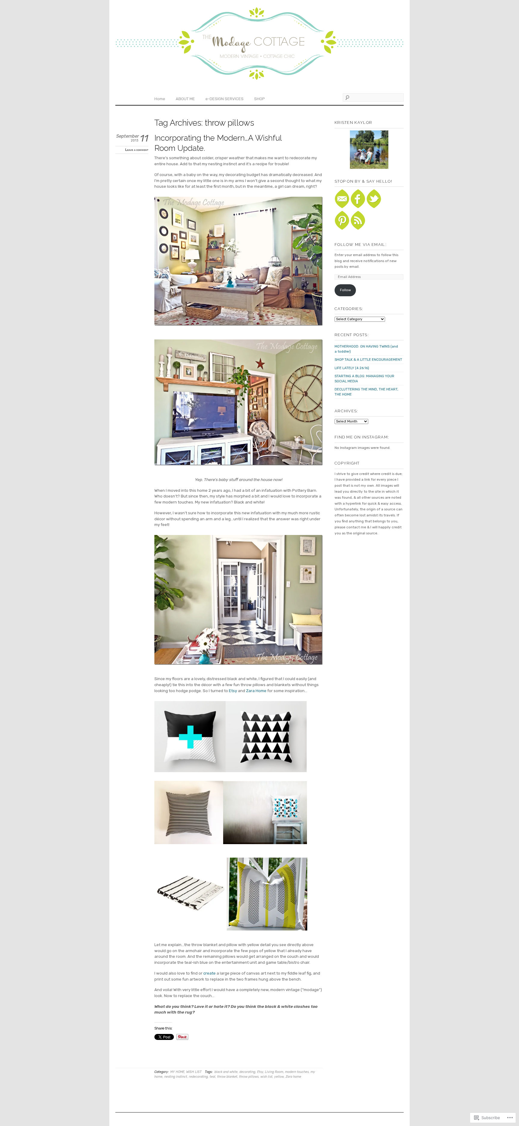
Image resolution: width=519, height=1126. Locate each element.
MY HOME (177, 1072)
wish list (266, 1077)
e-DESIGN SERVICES (224, 99)
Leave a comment (136, 150)
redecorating (198, 1077)
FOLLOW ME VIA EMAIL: (361, 244)
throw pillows (249, 1077)
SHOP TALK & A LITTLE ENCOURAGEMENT (368, 359)
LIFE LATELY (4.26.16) (352, 368)
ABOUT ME (185, 99)
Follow (345, 290)
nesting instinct (175, 1077)
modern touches (297, 1072)
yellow (279, 1077)
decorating (247, 1072)
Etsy (233, 690)
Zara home (293, 1077)
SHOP (259, 99)
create (209, 973)
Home (159, 99)
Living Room (274, 1072)
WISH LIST (194, 1072)
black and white (226, 1072)
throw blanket (227, 1077)
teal (212, 1077)
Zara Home (256, 690)
